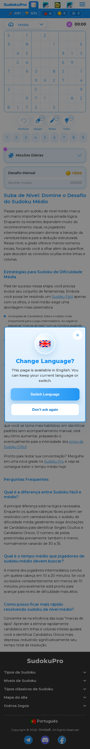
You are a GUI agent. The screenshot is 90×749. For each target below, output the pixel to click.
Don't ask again (45, 409)
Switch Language (45, 394)
